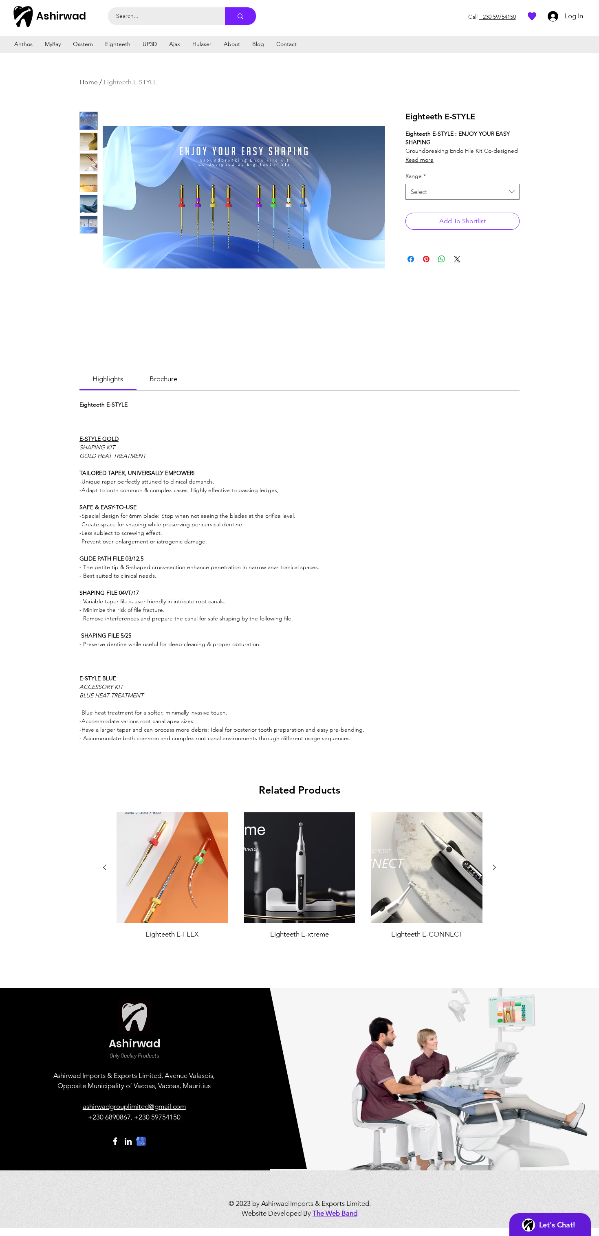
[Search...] (240, 16)
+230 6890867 (109, 1117)
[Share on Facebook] (411, 259)
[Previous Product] (105, 867)
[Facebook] (115, 1141)
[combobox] (462, 192)
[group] (299, 878)
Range (415, 176)
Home (88, 82)
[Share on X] (457, 259)
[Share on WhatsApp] (442, 259)
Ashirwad (61, 16)
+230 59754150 (157, 1117)
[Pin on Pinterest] (426, 259)
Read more (419, 159)
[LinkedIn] (128, 1141)
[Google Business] (141, 1141)
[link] (107, 379)
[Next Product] (494, 867)
